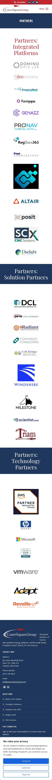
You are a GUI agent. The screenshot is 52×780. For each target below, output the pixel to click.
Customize (26, 768)
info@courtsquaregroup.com (14, 682)
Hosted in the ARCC (13, 709)
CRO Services (10, 720)
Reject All (26, 774)
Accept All (26, 761)
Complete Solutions (13, 704)
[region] (26, 758)
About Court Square (13, 699)
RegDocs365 (10, 715)
